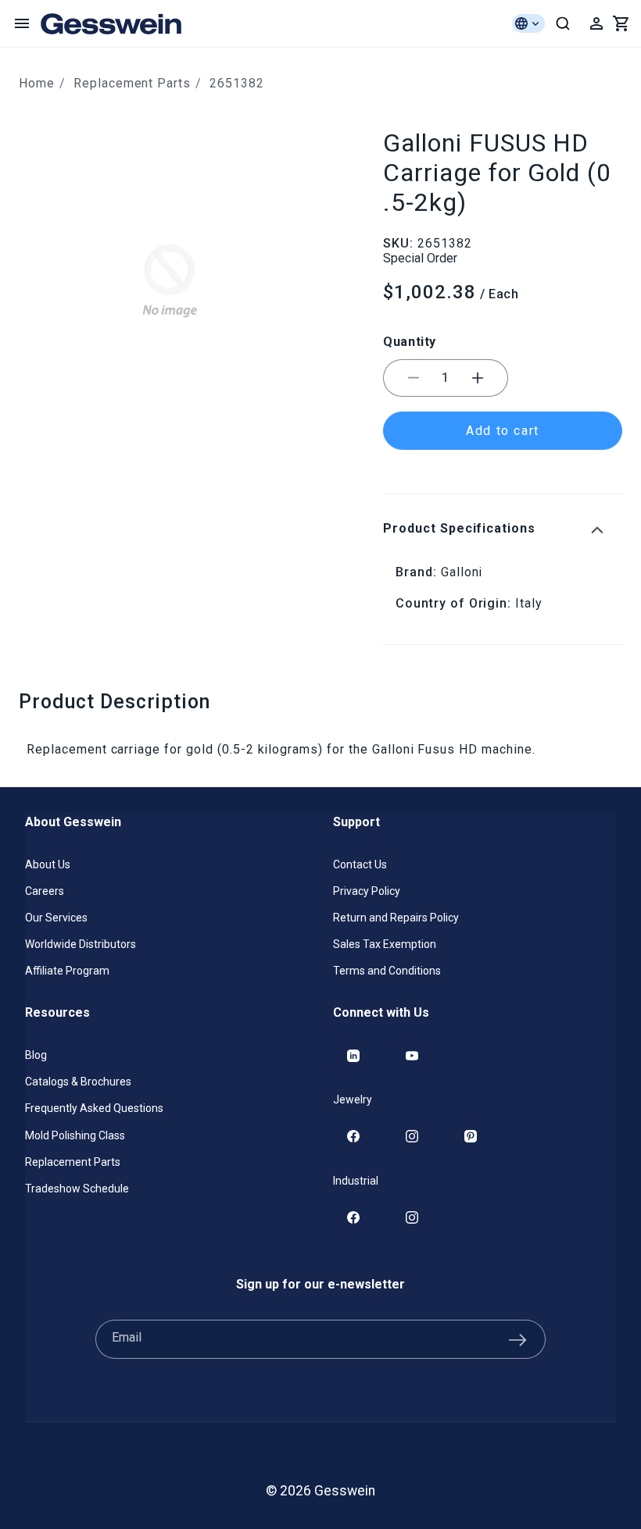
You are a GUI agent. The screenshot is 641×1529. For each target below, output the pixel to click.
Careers (44, 891)
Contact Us (360, 864)
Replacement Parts (132, 83)
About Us (47, 864)
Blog (36, 1055)
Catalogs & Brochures (78, 1081)
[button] (22, 23)
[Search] (563, 23)
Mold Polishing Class (75, 1135)
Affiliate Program (67, 970)
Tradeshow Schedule (77, 1188)
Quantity (409, 341)
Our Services (56, 917)
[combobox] (563, 23)
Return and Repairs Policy (396, 917)
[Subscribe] (517, 1339)
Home (37, 83)
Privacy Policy (366, 891)
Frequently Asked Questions (94, 1108)
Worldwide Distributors (80, 944)
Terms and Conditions (387, 970)
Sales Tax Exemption (384, 944)
